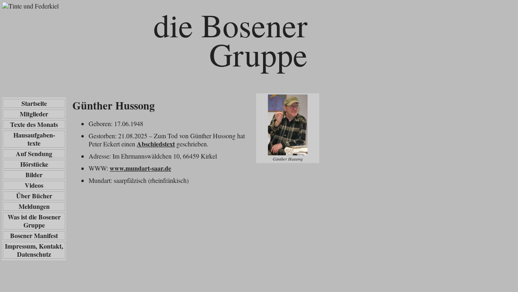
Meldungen (34, 206)
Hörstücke (34, 164)
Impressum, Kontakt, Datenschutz (34, 250)
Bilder (33, 175)
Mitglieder (34, 114)
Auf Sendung (34, 154)
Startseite (34, 103)
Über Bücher (34, 196)
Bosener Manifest (34, 236)
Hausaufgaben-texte (34, 139)
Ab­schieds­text (156, 143)
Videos (34, 185)
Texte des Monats (34, 124)
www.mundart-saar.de (140, 168)
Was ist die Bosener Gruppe (34, 221)
